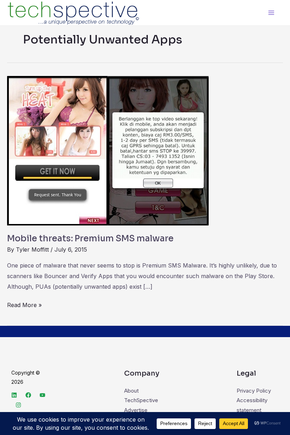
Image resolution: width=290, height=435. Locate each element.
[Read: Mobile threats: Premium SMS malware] (108, 150)
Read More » (24, 304)
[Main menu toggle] (271, 12)
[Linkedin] (14, 395)
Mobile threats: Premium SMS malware (90, 238)
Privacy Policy (254, 390)
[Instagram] (18, 405)
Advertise (135, 410)
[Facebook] (28, 395)
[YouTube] (42, 395)
